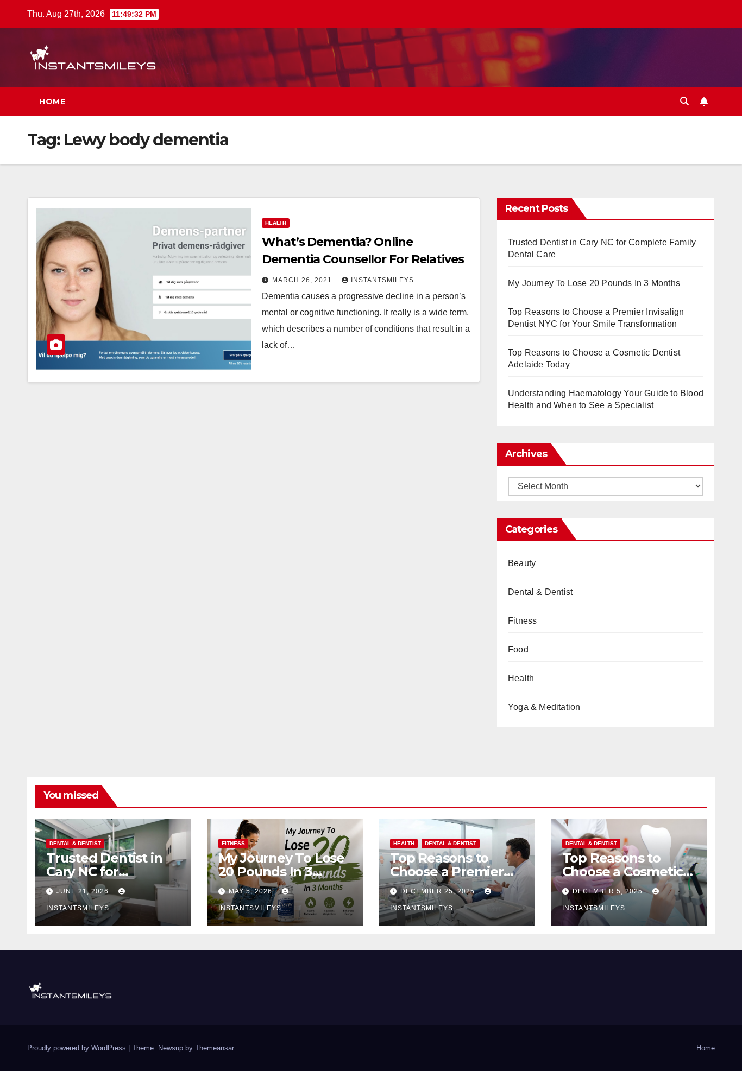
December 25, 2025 (438, 891)
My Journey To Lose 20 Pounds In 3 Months (594, 283)
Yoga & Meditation (544, 707)
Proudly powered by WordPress (77, 1048)
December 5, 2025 (609, 891)
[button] (684, 101)
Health (275, 223)
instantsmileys (382, 280)
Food (518, 649)
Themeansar (214, 1048)
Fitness (522, 620)
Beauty (522, 563)
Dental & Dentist (540, 592)
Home (52, 101)
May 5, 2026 (251, 891)
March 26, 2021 (303, 280)
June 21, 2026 (83, 891)
